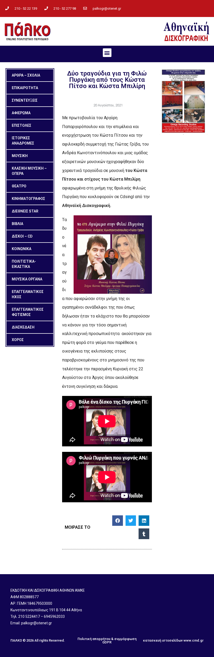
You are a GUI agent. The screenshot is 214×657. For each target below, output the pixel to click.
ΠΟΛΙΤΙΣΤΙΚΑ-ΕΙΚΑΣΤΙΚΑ (24, 264)
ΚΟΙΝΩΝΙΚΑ (21, 249)
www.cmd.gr (193, 640)
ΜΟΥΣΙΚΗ (20, 156)
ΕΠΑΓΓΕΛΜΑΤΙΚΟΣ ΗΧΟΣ (28, 294)
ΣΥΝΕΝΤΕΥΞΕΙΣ (25, 100)
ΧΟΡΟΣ (18, 340)
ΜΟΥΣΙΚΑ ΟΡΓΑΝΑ (27, 279)
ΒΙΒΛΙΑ (17, 224)
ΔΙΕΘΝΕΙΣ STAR (25, 211)
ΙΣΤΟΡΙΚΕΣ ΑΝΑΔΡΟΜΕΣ (23, 140)
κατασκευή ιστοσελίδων (163, 640)
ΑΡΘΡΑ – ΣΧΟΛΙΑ (26, 75)
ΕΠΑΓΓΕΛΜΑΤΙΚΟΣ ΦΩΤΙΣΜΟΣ (28, 312)
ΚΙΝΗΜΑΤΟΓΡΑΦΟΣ (28, 199)
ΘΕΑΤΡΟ (19, 186)
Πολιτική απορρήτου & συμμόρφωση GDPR (107, 640)
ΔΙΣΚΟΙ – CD (22, 236)
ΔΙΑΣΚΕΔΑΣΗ (23, 327)
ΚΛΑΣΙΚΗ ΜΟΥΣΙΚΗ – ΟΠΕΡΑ (29, 171)
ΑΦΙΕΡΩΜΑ (21, 113)
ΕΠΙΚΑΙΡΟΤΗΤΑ (25, 88)
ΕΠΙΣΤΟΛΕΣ (21, 125)
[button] (107, 52)
